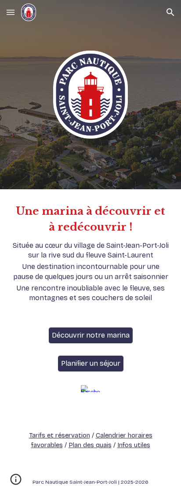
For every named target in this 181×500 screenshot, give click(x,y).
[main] (90, 253)
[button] (10, 12)
